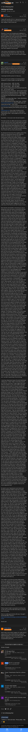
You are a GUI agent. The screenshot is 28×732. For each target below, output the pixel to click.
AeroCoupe (8, 667)
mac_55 (6, 652)
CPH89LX (7, 687)
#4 (25, 628)
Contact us (4, 719)
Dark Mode (5, 717)
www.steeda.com (5, 110)
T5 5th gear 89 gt (9, 651)
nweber (6, 664)
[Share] (24, 15)
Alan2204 (7, 700)
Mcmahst (8, 703)
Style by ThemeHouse (13, 727)
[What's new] (20, 2)
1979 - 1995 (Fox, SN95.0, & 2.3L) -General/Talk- (19, 659)
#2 (25, 28)
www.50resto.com (5, 106)
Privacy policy (19, 719)
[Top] (2, 722)
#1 (25, 14)
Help (24, 719)
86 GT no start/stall (14, 663)
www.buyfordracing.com (7, 103)
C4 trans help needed (10, 685)
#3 (25, 62)
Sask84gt (7, 675)
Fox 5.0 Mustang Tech (14, 664)
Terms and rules (11, 719)
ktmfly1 (4, 11)
